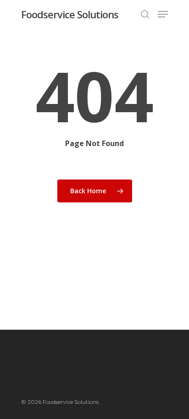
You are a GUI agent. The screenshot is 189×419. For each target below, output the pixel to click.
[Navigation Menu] (163, 14)
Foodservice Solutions (69, 14)
